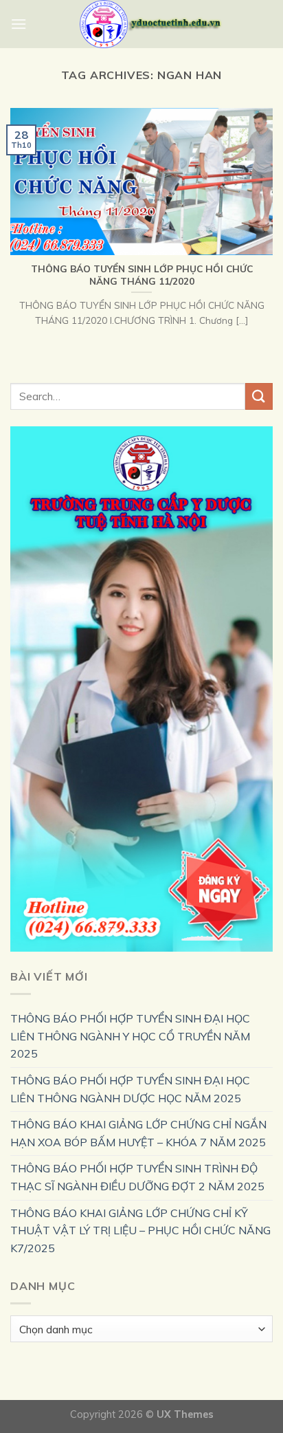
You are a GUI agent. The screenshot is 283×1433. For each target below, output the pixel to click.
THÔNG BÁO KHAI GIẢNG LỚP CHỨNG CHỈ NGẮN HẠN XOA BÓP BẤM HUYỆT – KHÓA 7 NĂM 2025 (138, 1133)
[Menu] (18, 24)
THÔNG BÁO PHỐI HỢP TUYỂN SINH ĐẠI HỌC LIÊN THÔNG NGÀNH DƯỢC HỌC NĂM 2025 (130, 1089)
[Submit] (259, 396)
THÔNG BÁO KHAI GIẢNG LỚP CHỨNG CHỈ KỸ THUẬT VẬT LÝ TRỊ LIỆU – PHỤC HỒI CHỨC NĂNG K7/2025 (140, 1230)
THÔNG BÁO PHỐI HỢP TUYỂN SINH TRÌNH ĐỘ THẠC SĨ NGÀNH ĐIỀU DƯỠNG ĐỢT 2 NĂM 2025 (137, 1177)
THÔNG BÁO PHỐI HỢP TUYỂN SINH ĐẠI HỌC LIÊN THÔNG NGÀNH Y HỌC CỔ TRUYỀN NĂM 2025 (130, 1035)
